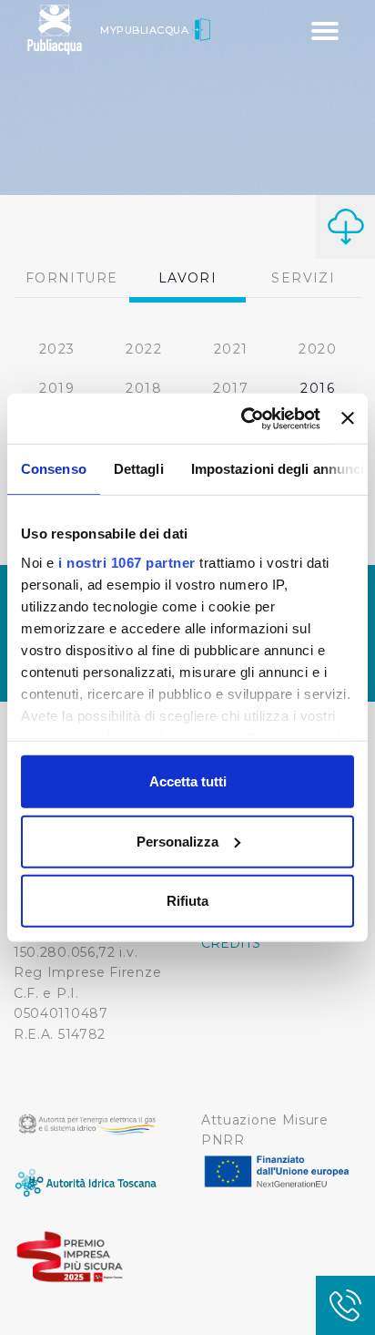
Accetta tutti (188, 781)
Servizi (303, 278)
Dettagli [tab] (139, 469)
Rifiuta (187, 901)
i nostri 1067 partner (127, 562)
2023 (57, 349)
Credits (230, 943)
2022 (144, 349)
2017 (230, 388)
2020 (318, 349)
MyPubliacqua (146, 30)
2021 (231, 349)
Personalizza (177, 840)
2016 (317, 388)
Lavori (187, 278)
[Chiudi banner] (347, 418)
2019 (57, 388)
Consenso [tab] (53, 469)
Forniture (71, 278)
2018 (144, 388)
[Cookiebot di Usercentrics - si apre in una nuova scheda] (243, 418)
